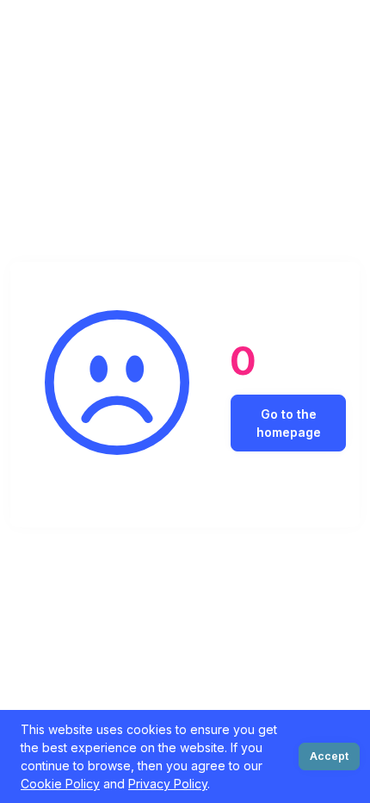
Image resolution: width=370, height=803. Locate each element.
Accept (329, 756)
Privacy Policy (167, 783)
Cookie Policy (60, 783)
